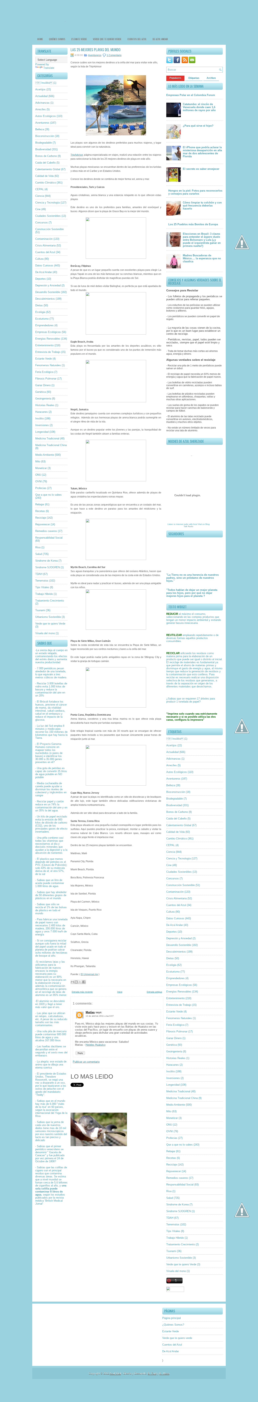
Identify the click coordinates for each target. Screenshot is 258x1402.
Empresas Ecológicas (48, 332)
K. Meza (164, 1373)
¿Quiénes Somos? (173, 1324)
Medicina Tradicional (47, 438)
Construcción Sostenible (49, 229)
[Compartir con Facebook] (84, 982)
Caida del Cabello (45, 162)
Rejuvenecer (42, 524)
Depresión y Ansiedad (48, 285)
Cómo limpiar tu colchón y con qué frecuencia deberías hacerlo (202, 205)
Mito (37, 461)
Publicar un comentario (86, 1061)
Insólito (39, 418)
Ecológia (40, 312)
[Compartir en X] (80, 982)
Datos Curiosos (44, 265)
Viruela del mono (45, 633)
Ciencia (39, 195)
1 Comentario (114, 55)
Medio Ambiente (44, 454)
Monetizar (41, 468)
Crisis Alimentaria (45, 245)
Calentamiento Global (47, 169)
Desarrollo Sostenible (47, 292)
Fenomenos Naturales (48, 365)
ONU (38, 474)
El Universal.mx (89, 974)
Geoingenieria (43, 398)
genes (58, 759)
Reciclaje (40, 517)
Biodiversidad (43, 149)
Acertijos (40, 89)
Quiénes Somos (57, 39)
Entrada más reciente (82, 992)
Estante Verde (79, 39)
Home (40, 39)
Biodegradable (43, 142)
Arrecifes (40, 109)
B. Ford (152, 1373)
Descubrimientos (45, 298)
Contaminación (44, 238)
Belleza (39, 129)
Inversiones (42, 425)
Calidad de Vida (44, 175)
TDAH (38, 573)
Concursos (41, 222)
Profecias (40, 488)
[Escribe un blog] (76, 982)
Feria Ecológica (44, 371)
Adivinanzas (42, 102)
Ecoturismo (42, 318)
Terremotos (41, 580)
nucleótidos (42, 753)
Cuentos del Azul (137, 39)
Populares (175, 78)
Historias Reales (44, 405)
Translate (48, 67)
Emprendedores (44, 325)
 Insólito (43, 82)
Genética (40, 391)
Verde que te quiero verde (107, 39)
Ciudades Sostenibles (48, 215)
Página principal (171, 1318)
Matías (90, 1012)
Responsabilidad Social (48, 537)
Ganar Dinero (43, 385)
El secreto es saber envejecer (201, 168)
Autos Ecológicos (45, 116)
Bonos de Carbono (46, 155)
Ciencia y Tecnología (47, 202)
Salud (38, 554)
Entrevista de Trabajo (47, 351)
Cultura (39, 258)
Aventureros (42, 122)
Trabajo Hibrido (44, 593)
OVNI (38, 481)
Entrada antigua (154, 992)
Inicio (119, 992)
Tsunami (40, 610)
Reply (80, 1053)
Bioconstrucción (44, 136)
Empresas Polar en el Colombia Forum (190, 95)
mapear (39, 750)
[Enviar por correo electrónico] (72, 982)
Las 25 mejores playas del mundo (96, 49)
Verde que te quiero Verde (50, 623)
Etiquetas (193, 78)
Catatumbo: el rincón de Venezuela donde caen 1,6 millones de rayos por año (199, 107)
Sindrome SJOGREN (47, 567)
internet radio (182, 524)
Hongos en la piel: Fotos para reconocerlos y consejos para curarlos (195, 192)
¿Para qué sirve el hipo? (198, 125)
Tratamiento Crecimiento (49, 600)
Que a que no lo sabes (48, 494)
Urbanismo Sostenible (48, 616)
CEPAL (39, 189)
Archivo (211, 78)
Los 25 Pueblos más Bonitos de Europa (193, 224)
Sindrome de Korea (46, 560)
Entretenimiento (44, 345)
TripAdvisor (77, 154)
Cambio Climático (45, 182)
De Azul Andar (160, 39)
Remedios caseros (46, 531)
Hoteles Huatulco (95, 1044)
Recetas (40, 511)
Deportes (40, 278)
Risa (38, 547)
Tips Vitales (42, 587)
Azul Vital (197, 524)
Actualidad (41, 96)
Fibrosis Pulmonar (45, 378)
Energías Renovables (47, 338)
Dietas (39, 305)
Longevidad (42, 431)
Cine (38, 209)
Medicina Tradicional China (51, 445)
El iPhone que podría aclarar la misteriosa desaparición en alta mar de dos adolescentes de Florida (202, 152)
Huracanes (41, 411)
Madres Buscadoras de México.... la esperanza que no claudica (202, 258)
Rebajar (39, 504)
